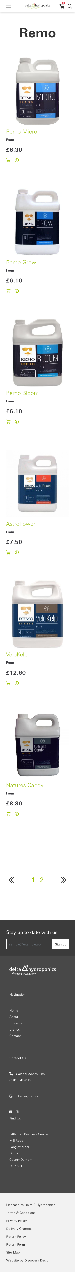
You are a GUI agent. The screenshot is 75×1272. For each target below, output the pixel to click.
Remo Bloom (22, 392)
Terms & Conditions (20, 1212)
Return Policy (16, 1236)
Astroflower (20, 523)
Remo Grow (21, 262)
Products (15, 1023)
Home (13, 1010)
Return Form (15, 1244)
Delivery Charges (19, 1228)
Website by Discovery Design (28, 1260)
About (13, 1016)
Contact (15, 1036)
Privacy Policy (16, 1220)
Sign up (60, 944)
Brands (14, 1029)
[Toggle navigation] (8, 6)
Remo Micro (21, 131)
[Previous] (11, 879)
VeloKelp (17, 654)
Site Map (13, 1252)
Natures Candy (24, 784)
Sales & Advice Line (27, 1077)
